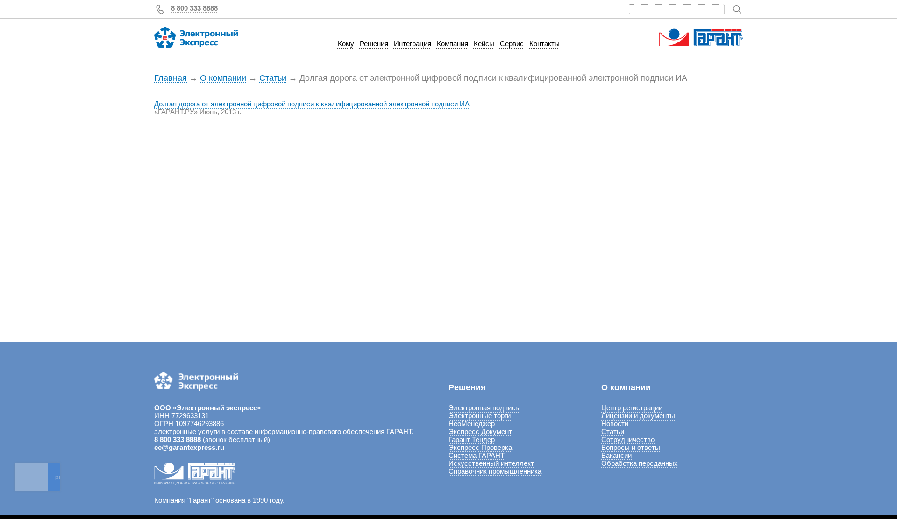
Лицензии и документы (638, 416)
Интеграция (412, 44)
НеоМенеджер (471, 424)
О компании (223, 78)
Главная (170, 78)
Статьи (272, 78)
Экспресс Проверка (480, 447)
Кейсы (484, 44)
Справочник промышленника (494, 471)
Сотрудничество (628, 439)
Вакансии (616, 455)
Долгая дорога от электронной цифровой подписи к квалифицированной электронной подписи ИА (312, 104)
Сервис (512, 44)
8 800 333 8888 (194, 8)
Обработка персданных (639, 463)
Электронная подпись (483, 408)
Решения (374, 44)
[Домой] (196, 37)
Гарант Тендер (471, 439)
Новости (614, 424)
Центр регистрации (631, 408)
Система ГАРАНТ (476, 455)
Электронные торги (479, 416)
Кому (346, 44)
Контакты (544, 44)
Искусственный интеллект (491, 463)
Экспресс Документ (480, 431)
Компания (452, 44)
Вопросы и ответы (630, 447)
